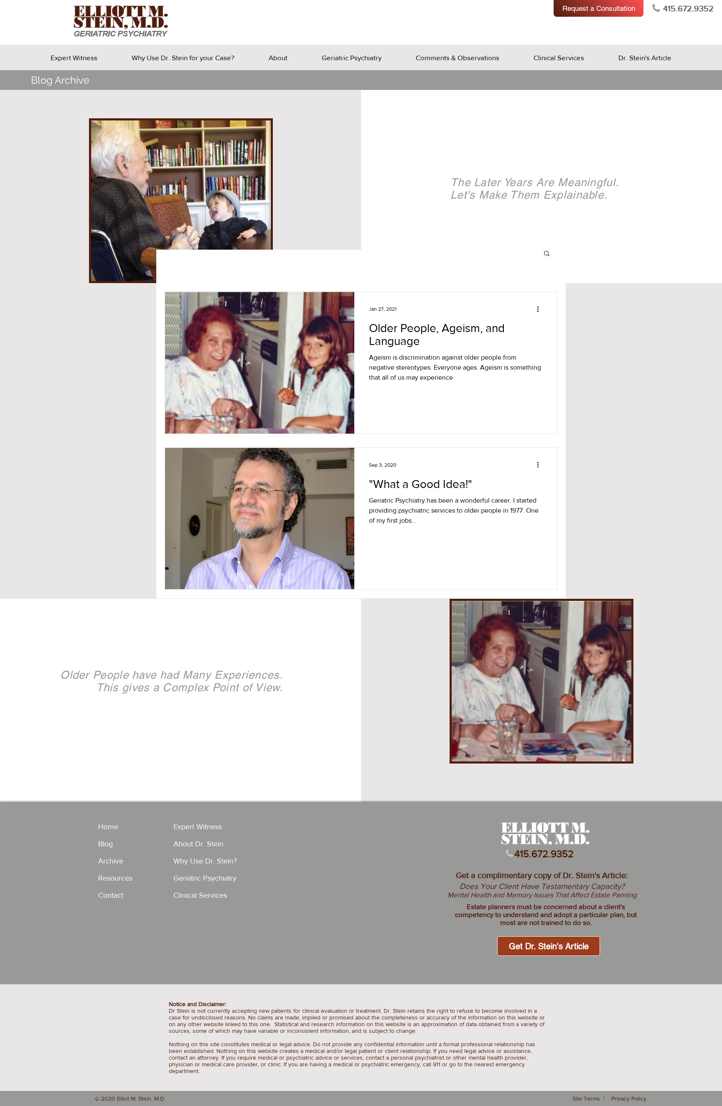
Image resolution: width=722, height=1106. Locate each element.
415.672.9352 (688, 8)
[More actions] (541, 309)
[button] (547, 254)
